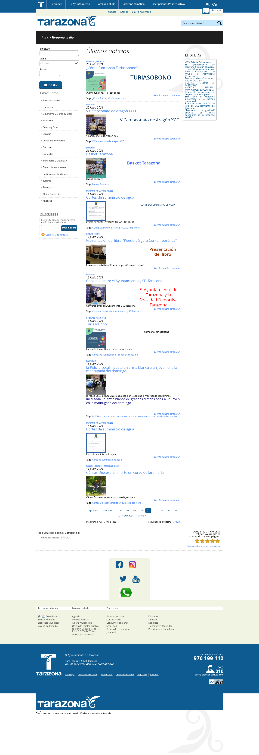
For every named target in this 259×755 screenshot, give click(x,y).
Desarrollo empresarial (54, 167)
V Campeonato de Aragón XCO (111, 111)
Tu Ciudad (56, 4)
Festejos (47, 187)
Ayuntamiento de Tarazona (68, 20)
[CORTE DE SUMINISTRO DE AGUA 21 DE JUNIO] (96, 220)
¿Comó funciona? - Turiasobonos (109, 98)
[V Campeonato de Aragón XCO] (96, 133)
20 (178, 521)
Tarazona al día (106, 4)
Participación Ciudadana (55, 174)
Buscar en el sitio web (193, 22)
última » (142, 515)
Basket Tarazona (99, 154)
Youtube (136, 578)
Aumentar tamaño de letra (214, 4)
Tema (43, 59)
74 (169, 510)
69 (134, 510)
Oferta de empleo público (85, 625)
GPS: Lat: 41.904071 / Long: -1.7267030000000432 (89, 663)
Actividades (52, 616)
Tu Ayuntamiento (79, 4)
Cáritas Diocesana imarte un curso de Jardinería (125, 472)
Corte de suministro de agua (107, 459)
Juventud (47, 200)
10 (175, 521)
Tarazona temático (133, 4)
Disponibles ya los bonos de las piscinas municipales (200, 93)
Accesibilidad (107, 674)
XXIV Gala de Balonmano (198, 62)
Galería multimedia (141, 11)
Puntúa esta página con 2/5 (202, 541)
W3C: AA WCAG (216, 682)
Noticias (112, 11)
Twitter (123, 578)
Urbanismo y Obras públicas (57, 113)
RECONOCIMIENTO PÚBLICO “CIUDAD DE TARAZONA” (200, 83)
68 (128, 510)
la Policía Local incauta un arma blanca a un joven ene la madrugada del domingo (131, 369)
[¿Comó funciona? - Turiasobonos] (96, 90)
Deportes (48, 147)
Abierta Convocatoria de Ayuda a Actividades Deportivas (200, 74)
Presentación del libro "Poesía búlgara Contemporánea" (131, 240)
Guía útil (216, 10)
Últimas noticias (80, 619)
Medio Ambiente (51, 194)
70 (141, 510)
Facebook (119, 564)
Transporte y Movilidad (55, 160)
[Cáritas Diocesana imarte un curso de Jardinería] (96, 495)
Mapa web (142, 674)
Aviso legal (70, 674)
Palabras (45, 49)
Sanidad (47, 133)
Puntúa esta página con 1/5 (197, 541)
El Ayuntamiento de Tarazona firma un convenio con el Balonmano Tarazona (200, 67)
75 (176, 510)
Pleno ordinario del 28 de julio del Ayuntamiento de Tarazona (200, 106)
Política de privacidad (87, 674)
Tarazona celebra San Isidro (199, 78)
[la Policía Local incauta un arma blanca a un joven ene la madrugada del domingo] (96, 393)
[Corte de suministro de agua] (96, 451)
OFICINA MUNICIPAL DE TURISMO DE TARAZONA (86, 630)
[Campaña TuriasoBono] (96, 346)
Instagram (135, 564)
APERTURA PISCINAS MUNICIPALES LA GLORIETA (200, 88)
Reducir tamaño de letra (207, 4)
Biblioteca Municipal (48, 622)
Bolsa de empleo (46, 619)
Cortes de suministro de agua (110, 197)
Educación (48, 120)
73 (162, 510)
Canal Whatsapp (129, 592)
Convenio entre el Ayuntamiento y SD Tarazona (124, 280)
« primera (93, 510)
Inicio (41, 4)
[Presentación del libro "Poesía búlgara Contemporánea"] (96, 263)
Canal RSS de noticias (57, 234)
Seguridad (48, 154)
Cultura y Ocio (50, 127)
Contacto (154, 674)
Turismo (47, 180)
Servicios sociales (52, 100)
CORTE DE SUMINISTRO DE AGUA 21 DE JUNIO (116, 227)
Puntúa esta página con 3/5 (207, 541)
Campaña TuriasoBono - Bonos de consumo (115, 354)
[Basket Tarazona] (96, 176)
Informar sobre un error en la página (203, 546)
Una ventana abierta (68, 702)
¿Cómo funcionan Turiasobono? (112, 67)
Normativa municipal (83, 634)
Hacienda (48, 107)
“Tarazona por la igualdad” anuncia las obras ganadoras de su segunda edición (200, 114)
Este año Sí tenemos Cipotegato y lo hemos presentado (200, 99)
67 (121, 510)
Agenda (124, 11)
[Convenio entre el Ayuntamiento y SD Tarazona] (96, 303)
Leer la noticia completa (167, 95)
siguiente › (127, 515)
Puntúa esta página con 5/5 (217, 541)
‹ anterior (108, 510)
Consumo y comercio (54, 140)
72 (155, 510)
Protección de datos (125, 674)
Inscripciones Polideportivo (168, 4)
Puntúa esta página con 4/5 (212, 541)
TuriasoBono (96, 324)
